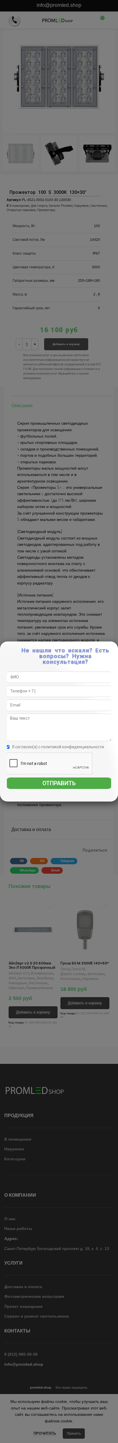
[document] (59, 721)
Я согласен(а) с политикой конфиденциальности (58, 747)
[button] (114, 649)
